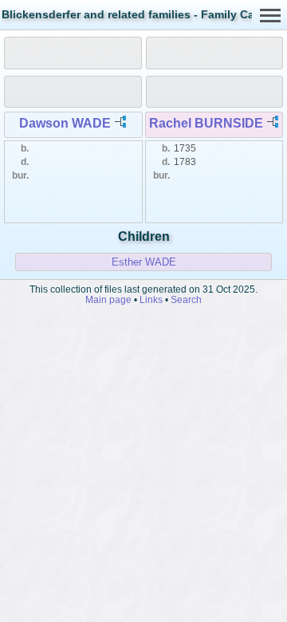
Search (186, 299)
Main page (108, 299)
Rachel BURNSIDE (206, 123)
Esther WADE (144, 262)
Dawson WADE (65, 123)
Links (151, 299)
